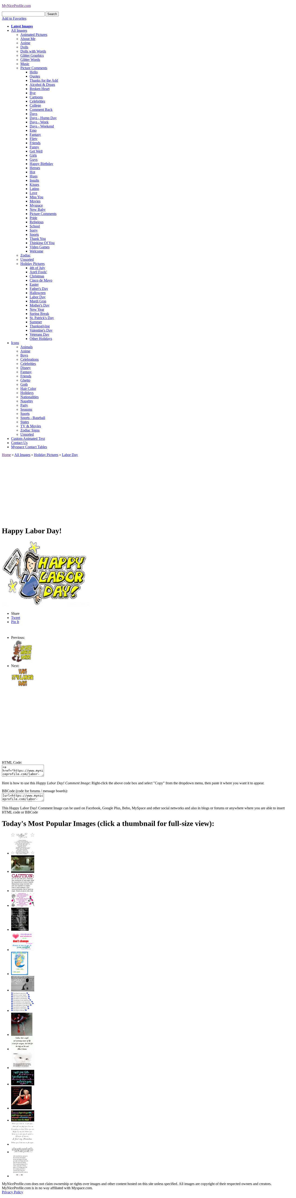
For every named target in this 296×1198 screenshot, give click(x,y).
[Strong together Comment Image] (22, 1084)
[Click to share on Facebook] (46, 573)
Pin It (15, 622)
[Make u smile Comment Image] (22, 1152)
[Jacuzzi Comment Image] (22, 871)
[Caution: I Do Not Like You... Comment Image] (22, 891)
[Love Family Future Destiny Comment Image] (22, 1010)
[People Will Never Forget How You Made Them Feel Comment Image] (22, 1120)
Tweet (15, 618)
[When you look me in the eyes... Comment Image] (22, 1144)
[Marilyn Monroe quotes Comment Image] (21, 1108)
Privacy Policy (12, 1192)
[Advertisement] (140, 489)
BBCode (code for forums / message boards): (35, 791)
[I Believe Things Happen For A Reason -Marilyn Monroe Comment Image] (20, 929)
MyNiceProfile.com (16, 6)
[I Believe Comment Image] (22, 1068)
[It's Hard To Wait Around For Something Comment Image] (22, 990)
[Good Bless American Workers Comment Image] (22, 662)
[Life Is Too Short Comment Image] (20, 1176)
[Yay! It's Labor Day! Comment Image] (22, 686)
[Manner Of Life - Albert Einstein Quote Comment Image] (22, 1049)
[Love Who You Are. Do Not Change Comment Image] (22, 950)
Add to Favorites (14, 18)
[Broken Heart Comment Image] (21, 1035)
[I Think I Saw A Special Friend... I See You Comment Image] (19, 974)
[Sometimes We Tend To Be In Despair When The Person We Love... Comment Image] (22, 905)
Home (6, 455)
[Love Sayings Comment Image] (22, 853)
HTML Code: (12, 762)
